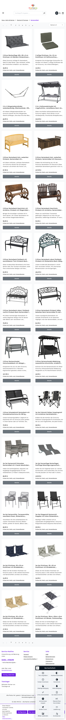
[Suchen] (44, 13)
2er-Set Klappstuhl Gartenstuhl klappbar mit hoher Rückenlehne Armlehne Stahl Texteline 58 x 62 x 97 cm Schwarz (48, 515)
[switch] (43, 674)
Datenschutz (49, 659)
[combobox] (28, 13)
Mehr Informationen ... (7, 717)
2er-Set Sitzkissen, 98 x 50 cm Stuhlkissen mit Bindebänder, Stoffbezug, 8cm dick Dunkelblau (14, 566)
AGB (47, 654)
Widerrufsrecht (28, 656)
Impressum (49, 661)
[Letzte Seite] (32, 25)
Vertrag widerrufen (8, 675)
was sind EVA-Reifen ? (30, 659)
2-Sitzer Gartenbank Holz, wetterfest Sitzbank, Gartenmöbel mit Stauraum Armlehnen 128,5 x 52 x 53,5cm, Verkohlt (48, 158)
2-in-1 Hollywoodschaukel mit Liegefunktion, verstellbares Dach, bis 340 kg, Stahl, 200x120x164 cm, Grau (48, 107)
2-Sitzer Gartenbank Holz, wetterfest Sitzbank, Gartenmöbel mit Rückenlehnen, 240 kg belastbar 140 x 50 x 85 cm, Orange (16, 158)
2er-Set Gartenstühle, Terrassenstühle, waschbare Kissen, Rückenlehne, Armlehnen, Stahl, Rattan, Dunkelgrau (16, 515)
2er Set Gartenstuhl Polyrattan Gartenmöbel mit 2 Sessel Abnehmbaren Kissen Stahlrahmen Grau (17, 464)
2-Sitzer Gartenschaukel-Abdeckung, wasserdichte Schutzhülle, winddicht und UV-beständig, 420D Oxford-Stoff (48, 362)
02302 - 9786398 (8, 660)
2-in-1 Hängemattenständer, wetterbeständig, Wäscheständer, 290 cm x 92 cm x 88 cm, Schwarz (16, 107)
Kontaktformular (7, 670)
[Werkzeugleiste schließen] (37, 668)
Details (17, 74)
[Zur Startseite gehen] (33, 7)
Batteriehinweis (50, 656)
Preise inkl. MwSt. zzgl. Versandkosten (13, 70)
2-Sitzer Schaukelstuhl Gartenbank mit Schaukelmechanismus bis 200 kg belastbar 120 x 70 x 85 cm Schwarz (16, 413)
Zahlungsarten (50, 663)
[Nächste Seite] (29, 25)
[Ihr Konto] (59, 13)
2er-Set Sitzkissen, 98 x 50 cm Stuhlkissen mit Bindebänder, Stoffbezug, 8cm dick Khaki (13, 617)
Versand (26, 654)
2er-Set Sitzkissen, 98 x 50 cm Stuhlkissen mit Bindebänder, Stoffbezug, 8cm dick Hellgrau (45, 566)
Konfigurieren (22, 712)
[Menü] (3, 13)
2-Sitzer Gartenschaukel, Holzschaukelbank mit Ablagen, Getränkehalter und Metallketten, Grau (16, 362)
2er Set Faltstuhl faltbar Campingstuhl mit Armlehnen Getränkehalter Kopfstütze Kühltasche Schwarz (48, 413)
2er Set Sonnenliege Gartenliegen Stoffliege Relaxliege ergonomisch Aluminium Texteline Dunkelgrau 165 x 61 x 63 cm (48, 464)
